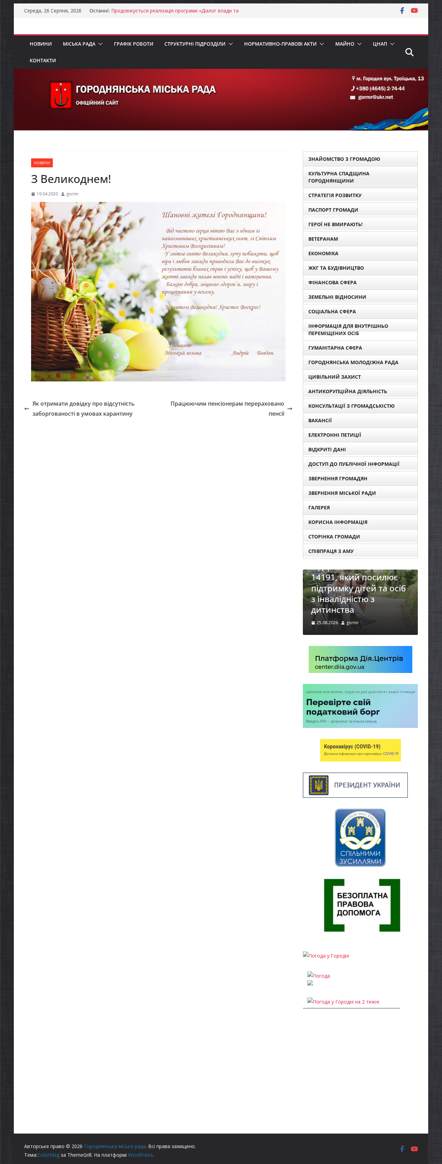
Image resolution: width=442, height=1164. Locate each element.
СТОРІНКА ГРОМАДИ (334, 536)
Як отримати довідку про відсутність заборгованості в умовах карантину (83, 408)
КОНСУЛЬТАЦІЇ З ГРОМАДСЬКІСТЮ (351, 406)
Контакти (43, 60)
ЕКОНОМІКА (323, 253)
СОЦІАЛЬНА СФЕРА (332, 311)
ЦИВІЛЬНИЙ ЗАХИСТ (334, 376)
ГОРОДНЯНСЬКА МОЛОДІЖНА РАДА (353, 362)
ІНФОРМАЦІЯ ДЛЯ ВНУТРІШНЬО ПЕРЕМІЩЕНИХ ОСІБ (348, 329)
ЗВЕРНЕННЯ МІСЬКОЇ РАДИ (342, 493)
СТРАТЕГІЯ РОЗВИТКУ (335, 195)
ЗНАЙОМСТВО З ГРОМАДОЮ (344, 159)
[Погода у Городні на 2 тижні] (343, 1001)
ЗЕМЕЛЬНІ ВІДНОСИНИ (337, 297)
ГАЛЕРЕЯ (319, 507)
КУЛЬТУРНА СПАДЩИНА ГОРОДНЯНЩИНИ (338, 177)
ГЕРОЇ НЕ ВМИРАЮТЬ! (335, 224)
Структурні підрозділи (194, 43)
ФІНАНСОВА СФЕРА (332, 282)
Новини (41, 43)
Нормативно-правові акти (280, 43)
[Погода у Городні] (326, 955)
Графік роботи (133, 43)
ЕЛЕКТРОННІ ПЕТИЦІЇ (334, 435)
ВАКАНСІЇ (320, 420)
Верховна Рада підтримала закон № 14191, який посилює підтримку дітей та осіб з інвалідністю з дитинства (358, 582)
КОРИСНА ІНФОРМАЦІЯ (337, 522)
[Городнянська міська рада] (221, 73)
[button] (99, 44)
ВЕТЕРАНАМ (323, 238)
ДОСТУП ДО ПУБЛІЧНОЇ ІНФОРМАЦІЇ (354, 464)
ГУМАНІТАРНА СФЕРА (335, 347)
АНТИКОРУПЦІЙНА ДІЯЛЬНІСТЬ (347, 391)
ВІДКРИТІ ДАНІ (327, 449)
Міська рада (79, 43)
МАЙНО (344, 43)
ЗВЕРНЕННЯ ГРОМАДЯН (337, 478)
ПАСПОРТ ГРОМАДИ (333, 209)
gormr (72, 194)
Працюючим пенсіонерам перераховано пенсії (227, 408)
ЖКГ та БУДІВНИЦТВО (336, 268)
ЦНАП (380, 43)
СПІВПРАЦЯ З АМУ (331, 551)
